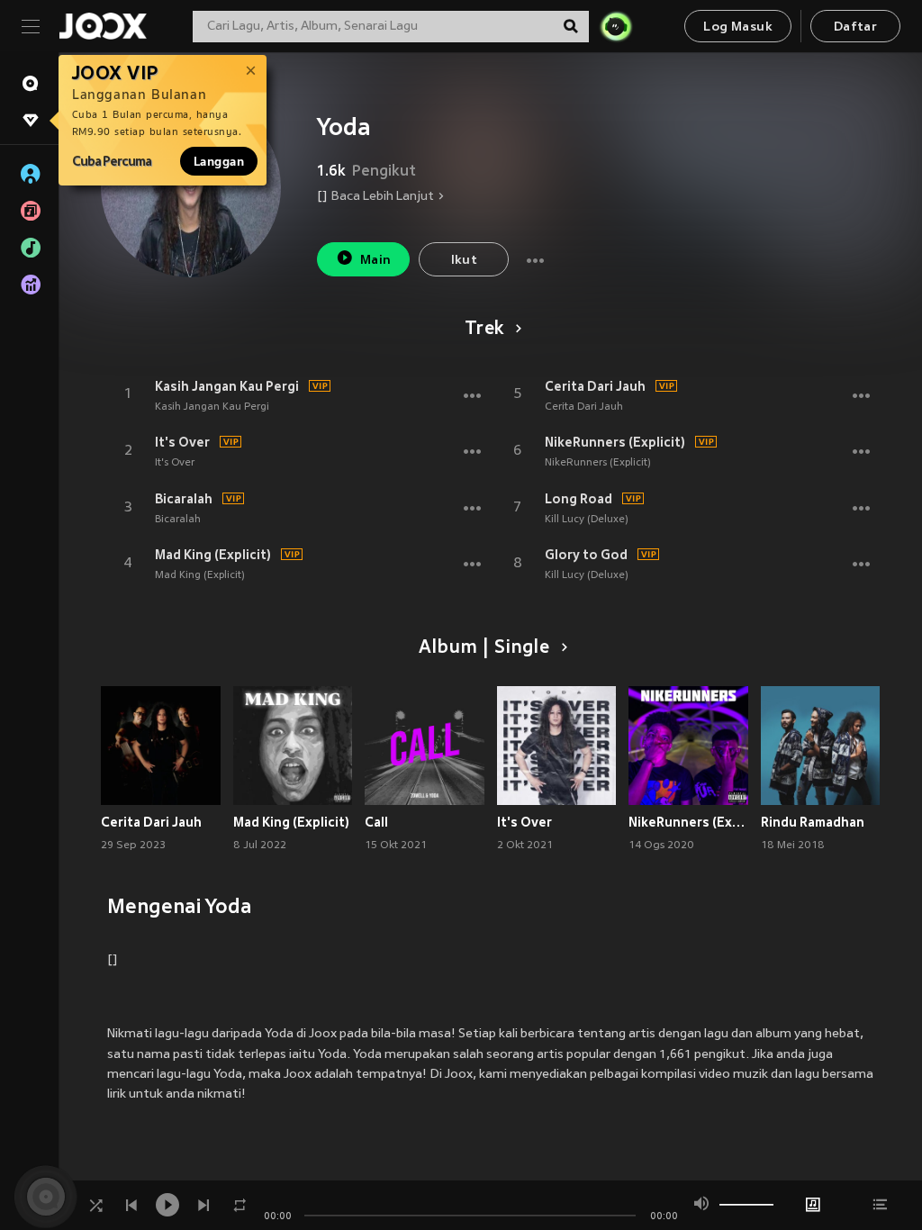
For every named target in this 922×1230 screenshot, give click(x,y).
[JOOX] (103, 26)
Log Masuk (738, 27)
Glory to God (586, 554)
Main (376, 260)
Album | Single (484, 648)
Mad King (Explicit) (213, 554)
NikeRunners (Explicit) (615, 442)
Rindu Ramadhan (812, 822)
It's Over (182, 442)
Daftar (855, 27)
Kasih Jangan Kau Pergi (227, 386)
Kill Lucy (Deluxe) (586, 519)
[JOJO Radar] (616, 26)
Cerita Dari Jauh (595, 386)
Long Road (578, 499)
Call (376, 822)
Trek (484, 329)
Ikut (464, 260)
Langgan (219, 161)
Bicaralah (183, 499)
